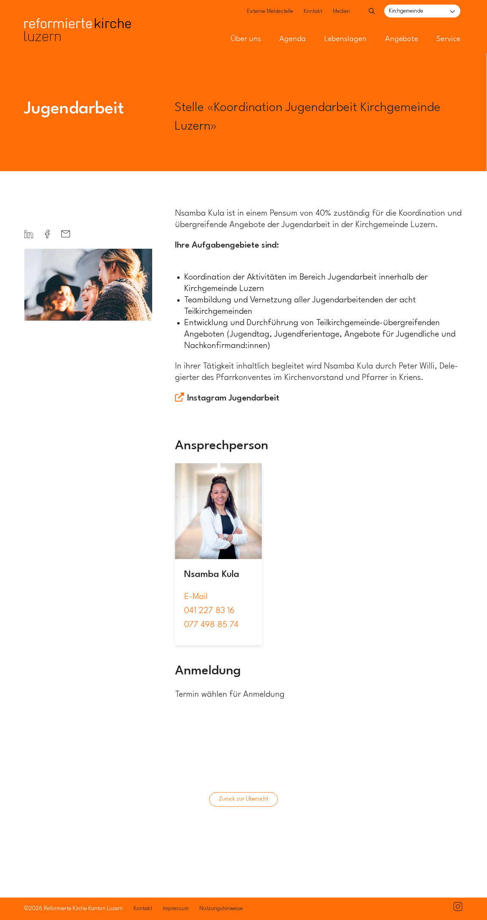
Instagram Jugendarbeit (233, 398)
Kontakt (313, 11)
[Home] (77, 14)
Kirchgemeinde (406, 11)
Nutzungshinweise (221, 909)
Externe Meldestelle (270, 11)
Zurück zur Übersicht (243, 799)
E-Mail (196, 597)
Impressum (176, 909)
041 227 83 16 (209, 611)
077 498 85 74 (211, 625)
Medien (341, 11)
